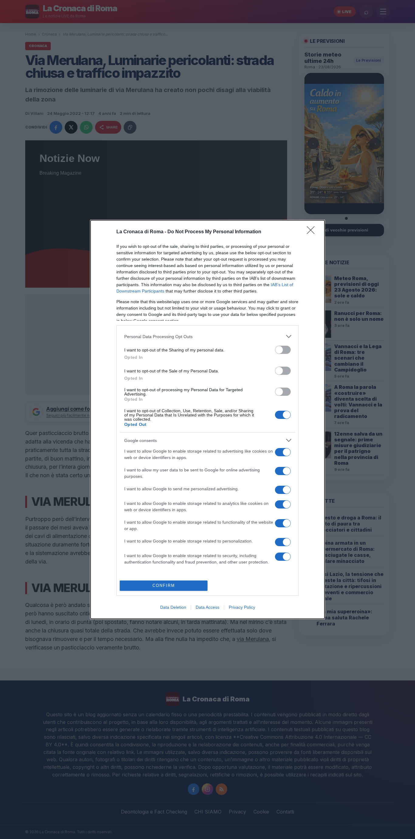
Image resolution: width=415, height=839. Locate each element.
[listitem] (207, 336)
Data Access (207, 607)
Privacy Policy (242, 607)
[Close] (312, 232)
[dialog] (207, 419)
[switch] (283, 350)
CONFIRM (164, 585)
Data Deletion (173, 607)
